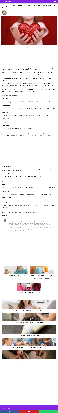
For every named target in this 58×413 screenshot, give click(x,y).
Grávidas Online (6, 1)
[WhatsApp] (48, 411)
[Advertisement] (19, 57)
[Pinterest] (29, 411)
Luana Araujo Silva (10, 12)
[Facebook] (9, 411)
